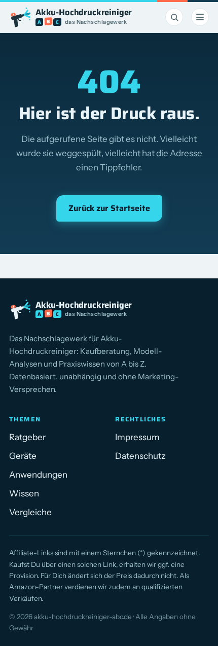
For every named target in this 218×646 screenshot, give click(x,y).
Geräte (23, 456)
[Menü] (200, 17)
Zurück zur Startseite (109, 208)
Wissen (24, 493)
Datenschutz (140, 456)
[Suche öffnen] (174, 17)
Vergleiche (30, 512)
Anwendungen (38, 475)
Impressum (137, 437)
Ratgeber (27, 437)
